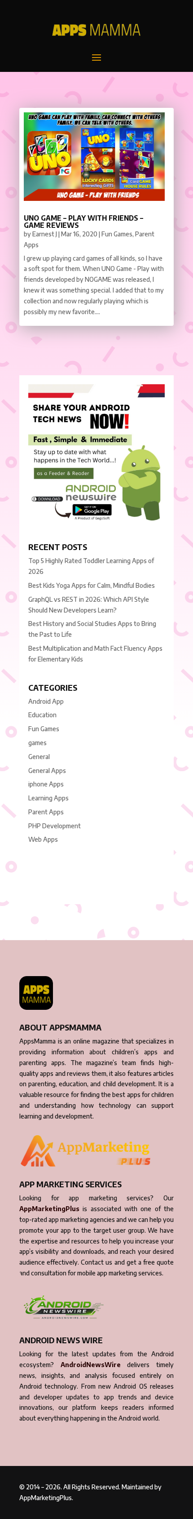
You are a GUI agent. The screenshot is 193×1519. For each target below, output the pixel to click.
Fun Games (116, 234)
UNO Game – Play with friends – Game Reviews (83, 221)
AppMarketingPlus (49, 1209)
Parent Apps (46, 812)
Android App (46, 701)
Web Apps (43, 839)
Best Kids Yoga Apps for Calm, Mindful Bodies (91, 585)
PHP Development (54, 826)
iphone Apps (46, 784)
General (39, 756)
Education (42, 715)
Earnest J (44, 234)
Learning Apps (48, 798)
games (37, 742)
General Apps (47, 770)
